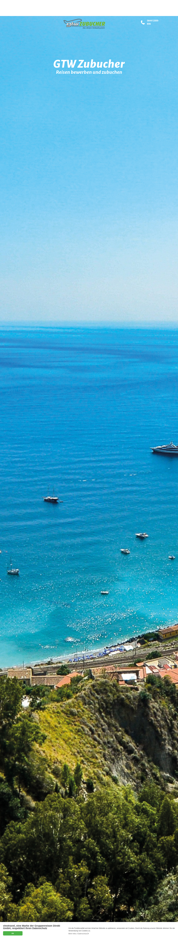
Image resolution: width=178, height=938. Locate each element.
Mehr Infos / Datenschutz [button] (77, 934)
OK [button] (13, 933)
